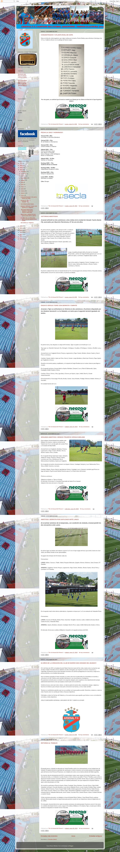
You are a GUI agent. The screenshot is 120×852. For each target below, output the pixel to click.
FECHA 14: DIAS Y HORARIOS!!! (52, 132)
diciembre (23, 171)
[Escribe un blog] (96, 124)
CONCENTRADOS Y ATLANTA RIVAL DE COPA (57, 35)
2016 (21, 230)
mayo (22, 186)
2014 (21, 234)
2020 (21, 167)
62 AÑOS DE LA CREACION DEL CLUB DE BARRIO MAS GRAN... (29, 219)
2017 (21, 228)
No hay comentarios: (83, 124)
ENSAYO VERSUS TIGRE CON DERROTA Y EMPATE (59, 305)
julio (22, 182)
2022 (21, 163)
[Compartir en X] (98, 124)
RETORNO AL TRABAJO (49, 743)
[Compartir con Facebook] (99, 124)
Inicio (73, 836)
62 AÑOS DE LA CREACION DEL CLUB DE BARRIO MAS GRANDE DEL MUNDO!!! (68, 663)
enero (22, 195)
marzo (23, 191)
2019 (21, 169)
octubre (23, 176)
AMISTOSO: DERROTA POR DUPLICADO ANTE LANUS (60, 519)
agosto (23, 180)
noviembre (24, 173)
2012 (21, 239)
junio (22, 184)
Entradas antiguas (95, 836)
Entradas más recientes (49, 836)
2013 (21, 236)
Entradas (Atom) (52, 839)
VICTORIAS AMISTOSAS (49, 216)
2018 (21, 226)
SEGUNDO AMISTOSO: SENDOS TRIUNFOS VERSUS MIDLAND (63, 437)
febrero (23, 193)
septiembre (24, 178)
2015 (21, 232)
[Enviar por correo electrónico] (95, 124)
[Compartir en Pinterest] (101, 124)
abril (22, 188)
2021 (21, 165)
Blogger (71, 846)
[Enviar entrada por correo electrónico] (92, 124)
